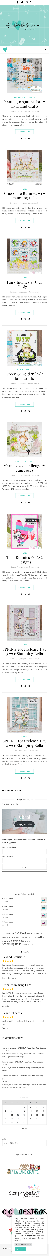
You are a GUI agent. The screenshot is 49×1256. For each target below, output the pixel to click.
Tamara (13, 111)
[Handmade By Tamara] (24, 25)
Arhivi (4, 1139)
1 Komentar (33, 750)
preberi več (24, 132)
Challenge (28, 461)
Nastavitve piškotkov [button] (23, 1244)
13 (43, 1111)
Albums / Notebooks (24, 97)
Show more (41, 973)
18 (31, 1115)
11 (31, 1111)
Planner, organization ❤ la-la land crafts (24, 104)
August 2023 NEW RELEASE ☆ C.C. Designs (29, 1048)
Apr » (27, 1128)
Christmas (37, 933)
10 (24, 1111)
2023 (3, 934)
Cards (24, 189)
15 (12, 1115)
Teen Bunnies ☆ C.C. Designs (24, 559)
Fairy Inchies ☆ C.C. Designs (24, 284)
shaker (27, 941)
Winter (30, 944)
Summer (24, 944)
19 (37, 1115)
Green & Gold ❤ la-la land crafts (24, 376)
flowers (5, 937)
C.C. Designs (22, 933)
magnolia (6, 941)
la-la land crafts (32, 937)
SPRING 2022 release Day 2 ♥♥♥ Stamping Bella (25, 743)
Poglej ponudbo (24, 824)
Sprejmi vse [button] (21, 1249)
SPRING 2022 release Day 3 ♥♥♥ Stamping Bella (25, 651)
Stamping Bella (11, 943)
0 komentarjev (33, 111)
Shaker (28, 370)
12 (37, 1111)
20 (43, 1115)
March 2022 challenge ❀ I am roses (24, 468)
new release (17, 940)
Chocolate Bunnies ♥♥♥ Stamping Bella (24, 195)
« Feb (22, 1128)
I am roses (14, 937)
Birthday (10, 933)
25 (31, 1119)
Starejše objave (12, 790)
